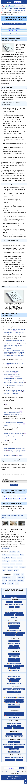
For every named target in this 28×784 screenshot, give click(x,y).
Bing (9, 496)
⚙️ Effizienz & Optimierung (14, 648)
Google (4, 496)
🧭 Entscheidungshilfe (20, 632)
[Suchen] (23, 2)
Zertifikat (16, 570)
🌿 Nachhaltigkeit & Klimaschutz (14, 723)
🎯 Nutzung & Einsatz (19, 699)
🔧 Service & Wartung (9, 699)
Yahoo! (22, 498)
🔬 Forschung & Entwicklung (14, 742)
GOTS (21, 554)
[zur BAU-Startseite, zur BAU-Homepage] (3, 6)
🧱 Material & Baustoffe (14, 681)
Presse (11, 6)
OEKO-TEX (5, 564)
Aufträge (22, 6)
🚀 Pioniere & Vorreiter (20, 744)
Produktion (19, 564)
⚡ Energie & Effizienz (8, 689)
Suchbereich (5, 479)
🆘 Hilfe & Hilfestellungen (9, 715)
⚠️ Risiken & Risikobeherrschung (14, 630)
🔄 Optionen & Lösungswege (14, 625)
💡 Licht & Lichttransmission (14, 751)
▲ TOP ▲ (25, 779)
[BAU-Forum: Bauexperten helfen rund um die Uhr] (3, 8)
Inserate (16, 6)
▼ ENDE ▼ (25, 782)
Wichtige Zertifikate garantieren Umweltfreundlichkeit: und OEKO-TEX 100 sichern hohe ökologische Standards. (14, 373)
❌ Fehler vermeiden (19, 715)
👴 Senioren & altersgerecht (14, 668)
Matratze (19, 557)
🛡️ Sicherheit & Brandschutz (19, 689)
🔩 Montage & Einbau (14, 717)
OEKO (20, 561)
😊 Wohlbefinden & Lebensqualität (14, 663)
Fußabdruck (15, 554)
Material (13, 557)
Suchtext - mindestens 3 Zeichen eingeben (13, 474)
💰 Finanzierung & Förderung (14, 643)
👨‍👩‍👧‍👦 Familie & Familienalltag (18, 665)
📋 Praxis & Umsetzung (9, 712)
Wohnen (10, 570)
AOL (14, 496)
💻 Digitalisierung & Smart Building (14, 691)
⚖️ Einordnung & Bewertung (9, 632)
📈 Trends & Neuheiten (18, 736)
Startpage (15, 498)
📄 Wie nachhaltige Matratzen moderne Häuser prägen (14, 596)
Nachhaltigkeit (5, 561)
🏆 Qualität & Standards (9, 615)
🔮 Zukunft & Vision (8, 746)
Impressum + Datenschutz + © (14, 777)
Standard (10, 567)
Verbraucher (22, 567)
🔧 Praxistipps (19, 612)
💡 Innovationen (19, 604)
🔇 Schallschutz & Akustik (14, 749)
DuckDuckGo (20, 496)
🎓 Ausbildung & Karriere (10, 759)
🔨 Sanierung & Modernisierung (14, 676)
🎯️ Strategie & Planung (19, 615)
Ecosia (4, 498)
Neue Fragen (22, 8)
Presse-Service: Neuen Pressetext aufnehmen (14, 23)
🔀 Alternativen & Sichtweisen (14, 623)
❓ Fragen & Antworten (10, 604)
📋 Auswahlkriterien (18, 635)
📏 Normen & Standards (18, 746)
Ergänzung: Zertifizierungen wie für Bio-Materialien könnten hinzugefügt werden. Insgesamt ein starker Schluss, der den (15, 413)
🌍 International (19, 759)
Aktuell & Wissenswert (14, 28)
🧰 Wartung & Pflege (20, 702)
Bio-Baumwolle (6, 554)
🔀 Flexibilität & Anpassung (9, 702)
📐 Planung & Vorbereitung (9, 697)
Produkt (12, 564)
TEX (16, 567)
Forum (6, 8)
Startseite (4, 771)
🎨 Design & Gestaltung (14, 670)
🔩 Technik (14, 617)
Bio (18, 551)
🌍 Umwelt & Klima (7, 728)
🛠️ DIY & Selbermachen (19, 712)
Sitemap (19, 771)
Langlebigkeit (5, 557)
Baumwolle (12, 551)
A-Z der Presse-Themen (19, 10)
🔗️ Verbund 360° (10, 602)
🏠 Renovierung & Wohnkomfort (14, 678)
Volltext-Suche (14, 33)
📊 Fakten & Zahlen (8, 736)
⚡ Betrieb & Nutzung (20, 697)
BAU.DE (10, 2)
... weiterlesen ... (6, 548)
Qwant (9, 498)
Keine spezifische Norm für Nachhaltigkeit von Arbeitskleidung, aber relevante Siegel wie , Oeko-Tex (15, 424)
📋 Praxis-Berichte (9, 757)
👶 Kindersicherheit (8, 665)
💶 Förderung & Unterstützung (14, 704)
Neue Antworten (14, 8)
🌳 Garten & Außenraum (14, 656)
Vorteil (4, 570)
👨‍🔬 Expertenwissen (18, 602)
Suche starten (14, 484)
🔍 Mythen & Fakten (9, 635)
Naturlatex (14, 561)
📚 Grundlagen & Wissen (10, 612)
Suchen (21, 768)
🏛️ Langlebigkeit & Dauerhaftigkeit (14, 683)
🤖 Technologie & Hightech (9, 744)
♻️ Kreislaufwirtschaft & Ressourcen (14, 725)
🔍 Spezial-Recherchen (18, 757)
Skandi (4, 567)
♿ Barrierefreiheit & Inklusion (14, 658)
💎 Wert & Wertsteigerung (14, 645)
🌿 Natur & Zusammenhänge (18, 728)
